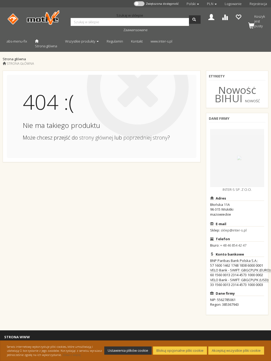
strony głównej (96, 137)
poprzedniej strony (145, 137)
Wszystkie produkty (80, 41)
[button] (193, 3)
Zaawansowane (135, 29)
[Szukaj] (195, 19)
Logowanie (233, 3)
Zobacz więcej (71, 355)
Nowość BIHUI (235, 94)
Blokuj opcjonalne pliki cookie (180, 350)
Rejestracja (258, 3)
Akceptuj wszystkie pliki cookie (236, 350)
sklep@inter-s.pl (234, 230)
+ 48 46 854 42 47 (233, 245)
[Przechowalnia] (238, 16)
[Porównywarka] (224, 16)
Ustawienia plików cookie (128, 350)
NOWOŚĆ (252, 101)
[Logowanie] (211, 16)
